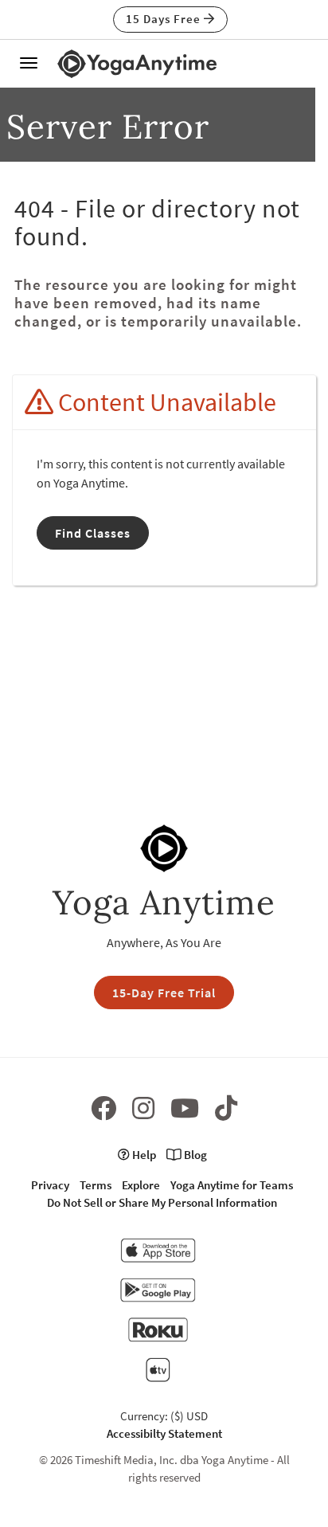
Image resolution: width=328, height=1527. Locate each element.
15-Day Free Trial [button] (164, 992)
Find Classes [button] (93, 533)
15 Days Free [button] (165, 18)
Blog (194, 1154)
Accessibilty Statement (164, 1433)
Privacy (50, 1184)
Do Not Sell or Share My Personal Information (162, 1202)
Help (143, 1154)
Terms (95, 1184)
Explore (141, 1184)
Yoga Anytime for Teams (231, 1184)
